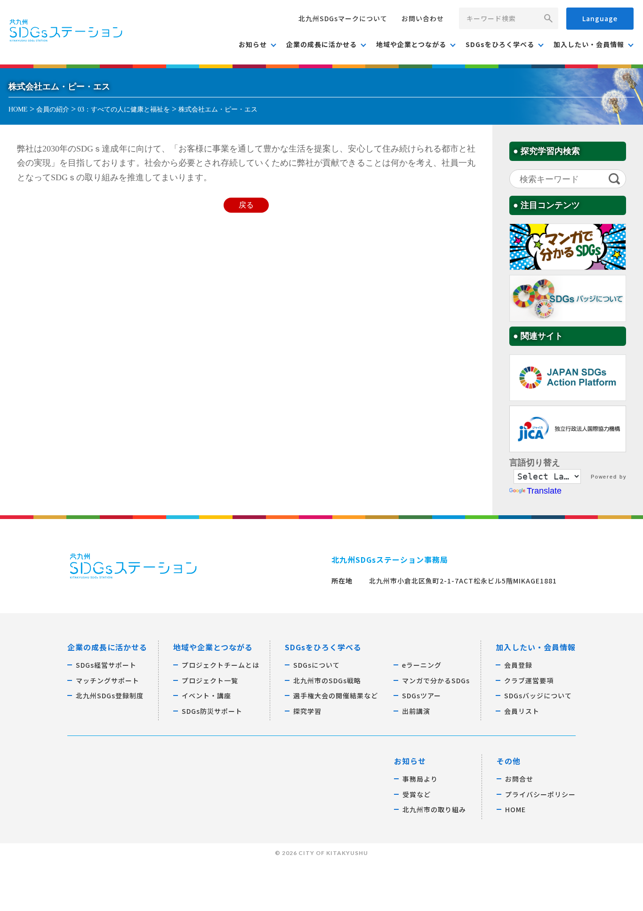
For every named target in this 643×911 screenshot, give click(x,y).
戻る (246, 205)
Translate (544, 490)
